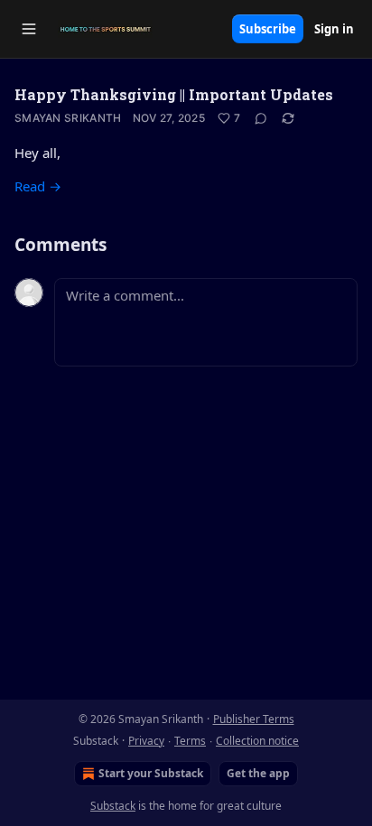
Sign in (334, 29)
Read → (37, 186)
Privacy (146, 740)
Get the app (258, 773)
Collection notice (257, 740)
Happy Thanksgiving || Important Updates (173, 94)
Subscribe (267, 29)
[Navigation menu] (29, 29)
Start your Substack (150, 773)
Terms (190, 740)
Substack (112, 805)
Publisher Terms (253, 719)
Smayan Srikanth (68, 118)
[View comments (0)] (261, 118)
